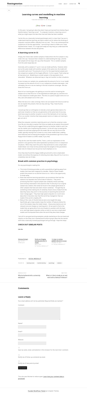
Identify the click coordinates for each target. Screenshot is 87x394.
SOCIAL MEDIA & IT (35, 259)
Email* (20, 331)
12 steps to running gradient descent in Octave (59, 240)
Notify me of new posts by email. (28, 363)
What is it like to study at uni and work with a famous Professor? (56, 276)
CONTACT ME (72, 3)
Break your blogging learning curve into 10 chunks (41, 240)
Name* (20, 323)
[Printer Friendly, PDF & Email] (43, 25)
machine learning (41, 263)
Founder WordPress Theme (36, 391)
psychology (51, 263)
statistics (59, 263)
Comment (21, 305)
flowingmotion (14, 3)
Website (20, 340)
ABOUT (65, 3)
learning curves (30, 263)
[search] (79, 3)
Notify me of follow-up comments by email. (31, 357)
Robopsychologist (23, 239)
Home (60, 3)
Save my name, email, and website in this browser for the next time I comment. (43, 350)
